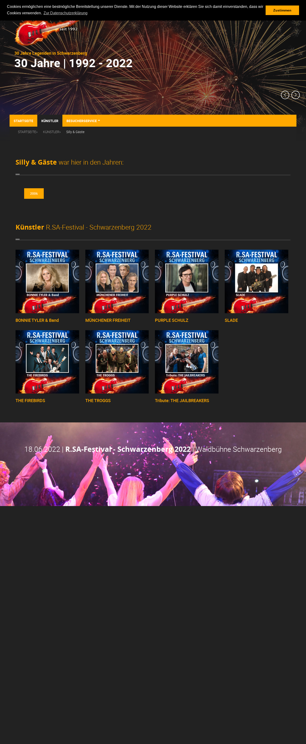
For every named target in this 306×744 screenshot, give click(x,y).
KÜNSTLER (51, 131)
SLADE (231, 320)
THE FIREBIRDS (30, 400)
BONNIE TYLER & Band (37, 320)
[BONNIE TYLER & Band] (47, 312)
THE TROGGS (98, 400)
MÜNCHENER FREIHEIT (108, 320)
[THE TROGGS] (117, 392)
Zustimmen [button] (282, 10)
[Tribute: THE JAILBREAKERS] (187, 392)
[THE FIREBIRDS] (47, 392)
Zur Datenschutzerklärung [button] (65, 13)
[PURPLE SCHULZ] (187, 312)
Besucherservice (83, 120)
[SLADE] (256, 312)
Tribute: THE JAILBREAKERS (182, 400)
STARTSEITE (27, 131)
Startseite (23, 121)
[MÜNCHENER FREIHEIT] (117, 312)
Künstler (49, 121)
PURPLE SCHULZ (171, 320)
